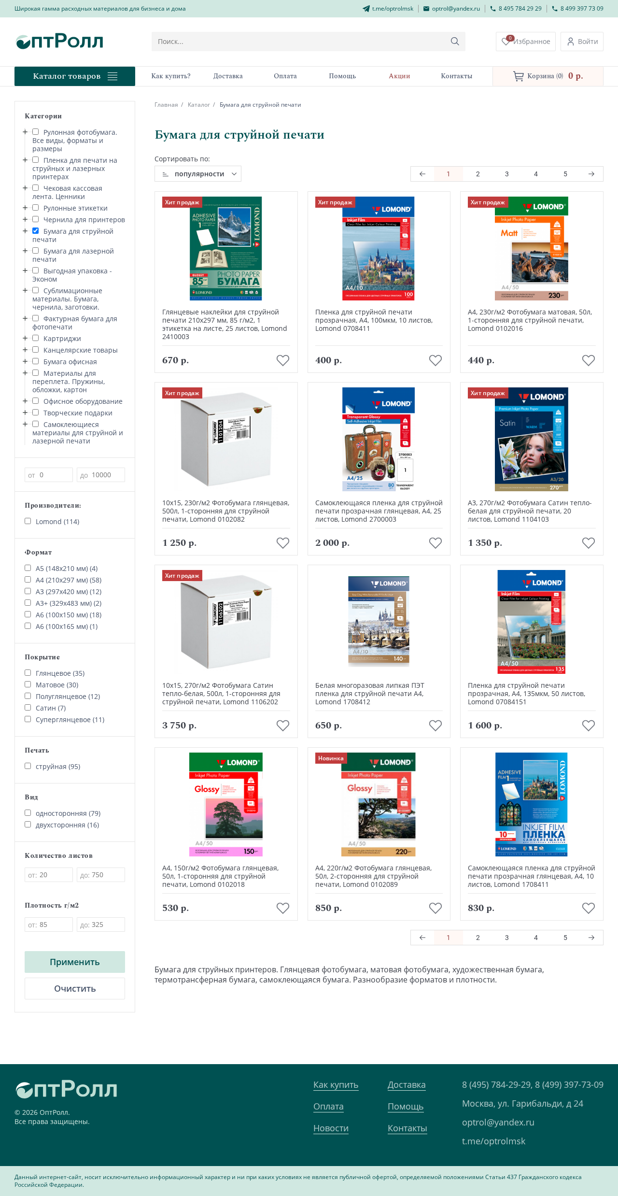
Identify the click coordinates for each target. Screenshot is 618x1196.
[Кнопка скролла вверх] (574, 1152)
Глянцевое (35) (60, 673)
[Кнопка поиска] (455, 41)
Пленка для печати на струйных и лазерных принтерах (74, 168)
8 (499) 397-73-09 (569, 1084)
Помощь (406, 1106)
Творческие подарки (77, 413)
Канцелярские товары (80, 350)
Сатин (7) (51, 708)
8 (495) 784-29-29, (497, 1084)
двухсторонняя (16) (67, 825)
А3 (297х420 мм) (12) (68, 591)
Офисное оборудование (83, 401)
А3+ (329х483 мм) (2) (68, 603)
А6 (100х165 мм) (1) (67, 626)
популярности (199, 173)
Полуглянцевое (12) (68, 696)
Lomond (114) (57, 521)
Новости (331, 1128)
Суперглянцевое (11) (70, 719)
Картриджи (62, 338)
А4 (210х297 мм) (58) (68, 580)
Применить (75, 962)
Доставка (407, 1084)
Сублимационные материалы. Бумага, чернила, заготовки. (67, 298)
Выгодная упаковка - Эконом (72, 275)
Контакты (407, 1128)
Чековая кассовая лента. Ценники (67, 192)
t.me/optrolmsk (493, 1141)
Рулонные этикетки (75, 208)
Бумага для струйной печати (72, 235)
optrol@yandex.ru (498, 1122)
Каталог (199, 104)
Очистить (75, 988)
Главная (166, 104)
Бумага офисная (70, 361)
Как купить (336, 1084)
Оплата (328, 1106)
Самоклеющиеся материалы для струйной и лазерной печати (77, 432)
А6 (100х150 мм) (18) (68, 615)
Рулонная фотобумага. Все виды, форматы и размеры (74, 140)
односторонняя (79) (68, 813)
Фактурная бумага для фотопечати (74, 322)
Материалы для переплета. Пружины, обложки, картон (68, 381)
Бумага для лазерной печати (73, 255)
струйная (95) (58, 766)
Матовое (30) (57, 685)
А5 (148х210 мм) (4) (67, 568)
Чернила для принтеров (84, 219)
